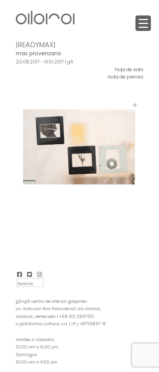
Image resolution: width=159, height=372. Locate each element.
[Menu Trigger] (143, 23)
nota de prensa (125, 76)
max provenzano (38, 53)
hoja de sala (129, 69)
